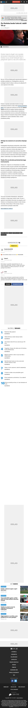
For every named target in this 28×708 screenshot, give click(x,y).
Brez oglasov (16, 1)
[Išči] (21, 2)
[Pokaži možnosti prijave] (24, 2)
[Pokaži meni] (26, 2)
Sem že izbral (24, 20)
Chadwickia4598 (8, 249)
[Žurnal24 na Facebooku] (12, 681)
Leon (5, 271)
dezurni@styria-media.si (7, 208)
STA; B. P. (6, 28)
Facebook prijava (17, 284)
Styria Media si (20, 697)
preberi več (14, 245)
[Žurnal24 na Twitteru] (15, 681)
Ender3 (6, 258)
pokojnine (3, 234)
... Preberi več (16, 706)
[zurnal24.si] (3, 2)
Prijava (8, 284)
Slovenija (7, 333)
